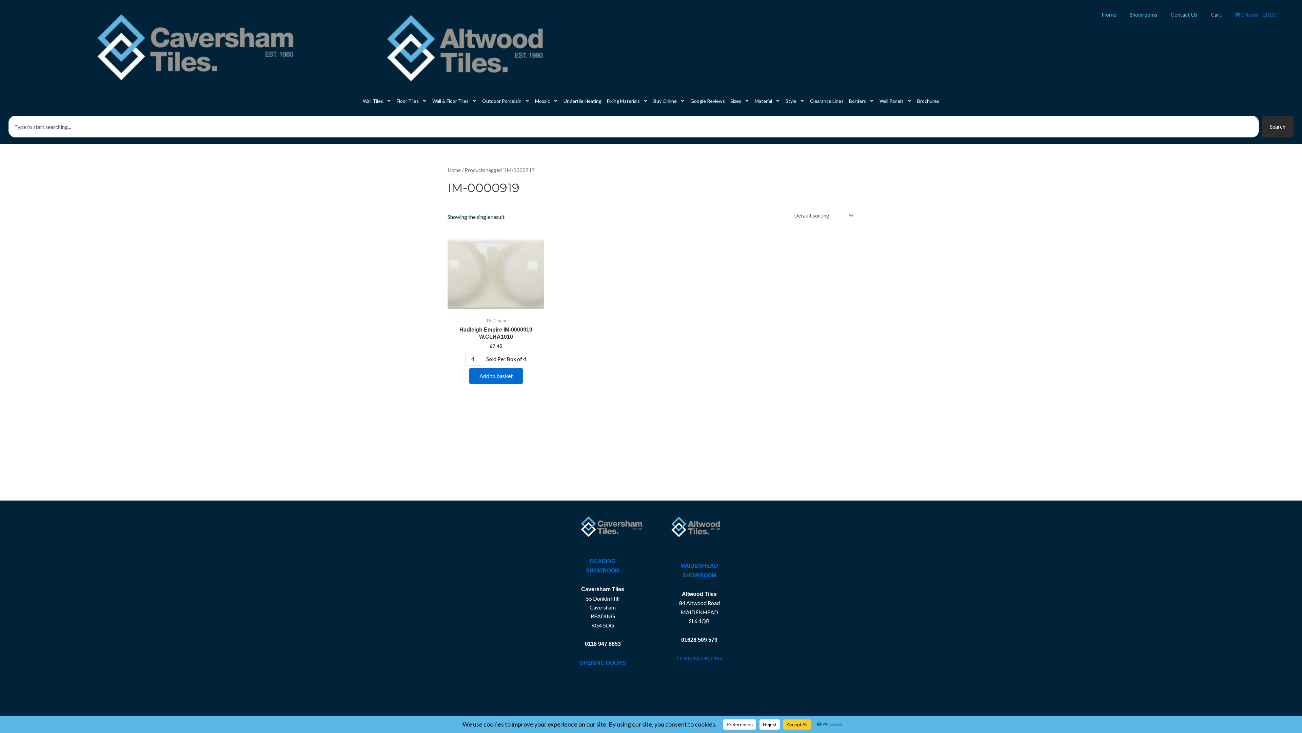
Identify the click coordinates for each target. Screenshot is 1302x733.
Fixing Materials (623, 101)
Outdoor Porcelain (501, 101)
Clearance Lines (827, 101)
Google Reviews (707, 101)
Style (791, 101)
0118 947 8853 (603, 644)
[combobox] (633, 126)
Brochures (928, 101)
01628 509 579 (699, 640)
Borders (857, 101)
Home (1109, 14)
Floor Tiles (408, 101)
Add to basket (496, 376)
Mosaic (542, 101)
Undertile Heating (582, 101)
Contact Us (1184, 14)
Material (763, 101)
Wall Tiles (373, 101)
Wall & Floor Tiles (450, 101)
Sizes (735, 101)
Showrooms (1143, 14)
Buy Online (665, 101)
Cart (1216, 14)
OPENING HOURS (699, 658)
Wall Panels (892, 101)
